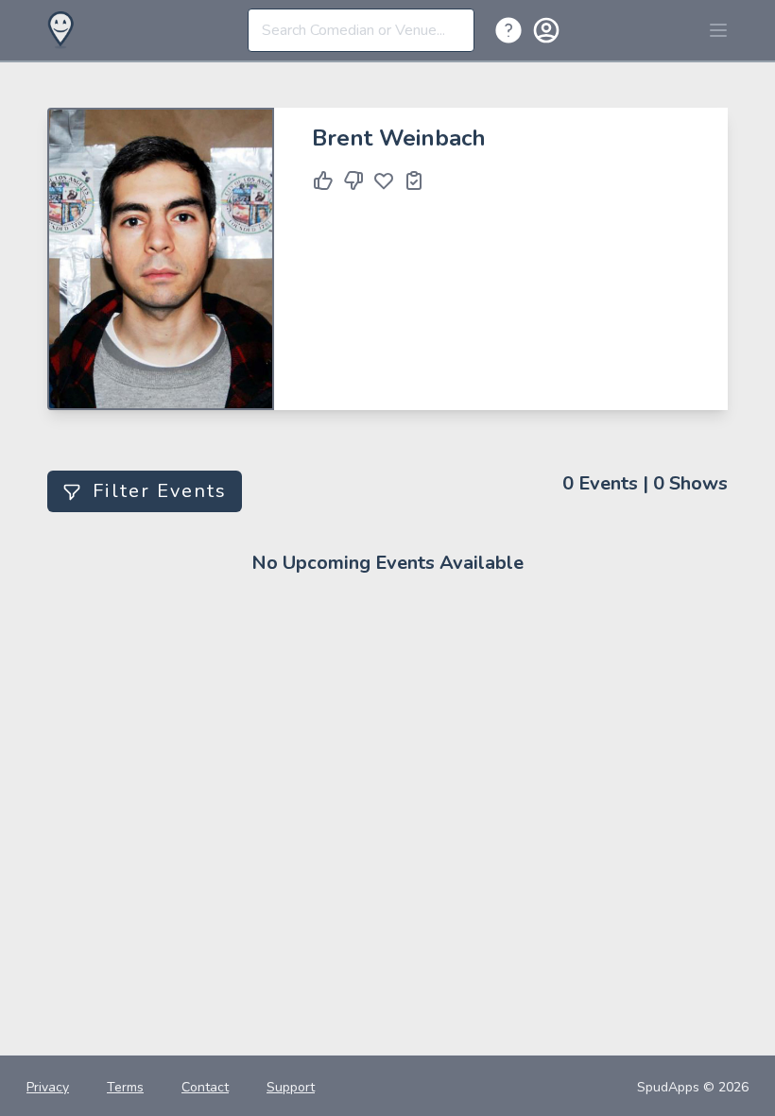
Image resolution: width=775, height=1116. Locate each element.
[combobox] (361, 30)
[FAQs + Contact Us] (512, 29)
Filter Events (160, 491)
